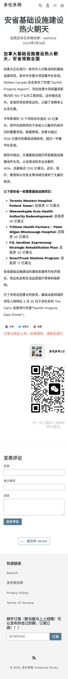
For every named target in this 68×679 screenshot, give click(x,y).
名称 (7, 466)
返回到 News (37, 541)
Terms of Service (20, 603)
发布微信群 (15, 583)
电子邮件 (10, 481)
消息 (7, 495)
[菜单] (62, 5)
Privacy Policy (17, 593)
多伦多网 (13, 4)
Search (12, 573)
